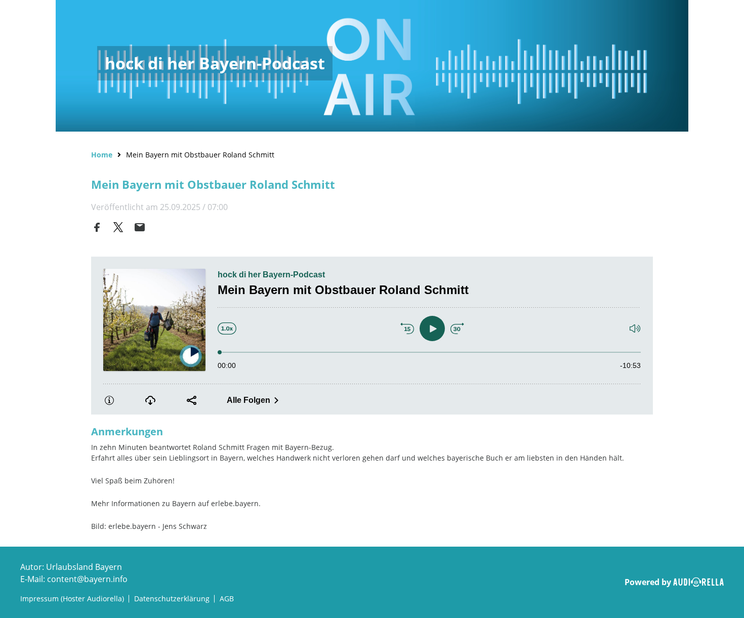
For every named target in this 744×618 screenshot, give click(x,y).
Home (101, 154)
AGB (227, 598)
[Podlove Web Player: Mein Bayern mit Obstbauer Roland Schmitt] (372, 336)
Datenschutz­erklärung (172, 598)
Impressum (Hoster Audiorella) (72, 598)
